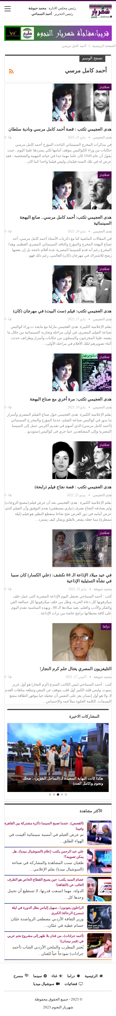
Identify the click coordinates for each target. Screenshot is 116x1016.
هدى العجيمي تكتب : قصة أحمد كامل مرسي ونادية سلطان (59, 129)
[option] (58, 758)
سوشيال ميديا (43, 984)
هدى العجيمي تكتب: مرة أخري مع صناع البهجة (70, 399)
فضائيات (70, 984)
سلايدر (105, 87)
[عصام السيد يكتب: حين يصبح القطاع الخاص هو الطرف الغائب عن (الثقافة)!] (99, 889)
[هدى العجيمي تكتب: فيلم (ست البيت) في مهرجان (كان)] (81, 284)
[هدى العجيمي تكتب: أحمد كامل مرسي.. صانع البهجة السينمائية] (81, 190)
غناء (54, 976)
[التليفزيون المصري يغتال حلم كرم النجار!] (81, 642)
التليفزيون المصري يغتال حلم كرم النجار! (75, 668)
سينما (37, 976)
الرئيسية (91, 976)
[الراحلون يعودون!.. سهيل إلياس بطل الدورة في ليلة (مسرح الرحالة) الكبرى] (99, 917)
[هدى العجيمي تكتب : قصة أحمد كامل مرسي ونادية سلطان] (81, 102)
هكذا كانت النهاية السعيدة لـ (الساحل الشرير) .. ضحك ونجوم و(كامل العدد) (63, 781)
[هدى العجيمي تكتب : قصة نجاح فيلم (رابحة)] (81, 460)
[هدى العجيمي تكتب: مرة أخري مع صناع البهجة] (81, 372)
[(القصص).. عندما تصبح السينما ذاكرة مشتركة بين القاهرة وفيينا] (99, 832)
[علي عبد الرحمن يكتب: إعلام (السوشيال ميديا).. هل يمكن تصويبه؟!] (99, 860)
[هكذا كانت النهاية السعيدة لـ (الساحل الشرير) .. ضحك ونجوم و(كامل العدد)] (58, 757)
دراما (106, 626)
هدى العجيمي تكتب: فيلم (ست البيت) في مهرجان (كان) (62, 311)
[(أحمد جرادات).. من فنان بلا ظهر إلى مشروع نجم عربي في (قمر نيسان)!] (99, 945)
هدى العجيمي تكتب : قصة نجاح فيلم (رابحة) (73, 487)
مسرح (18, 976)
